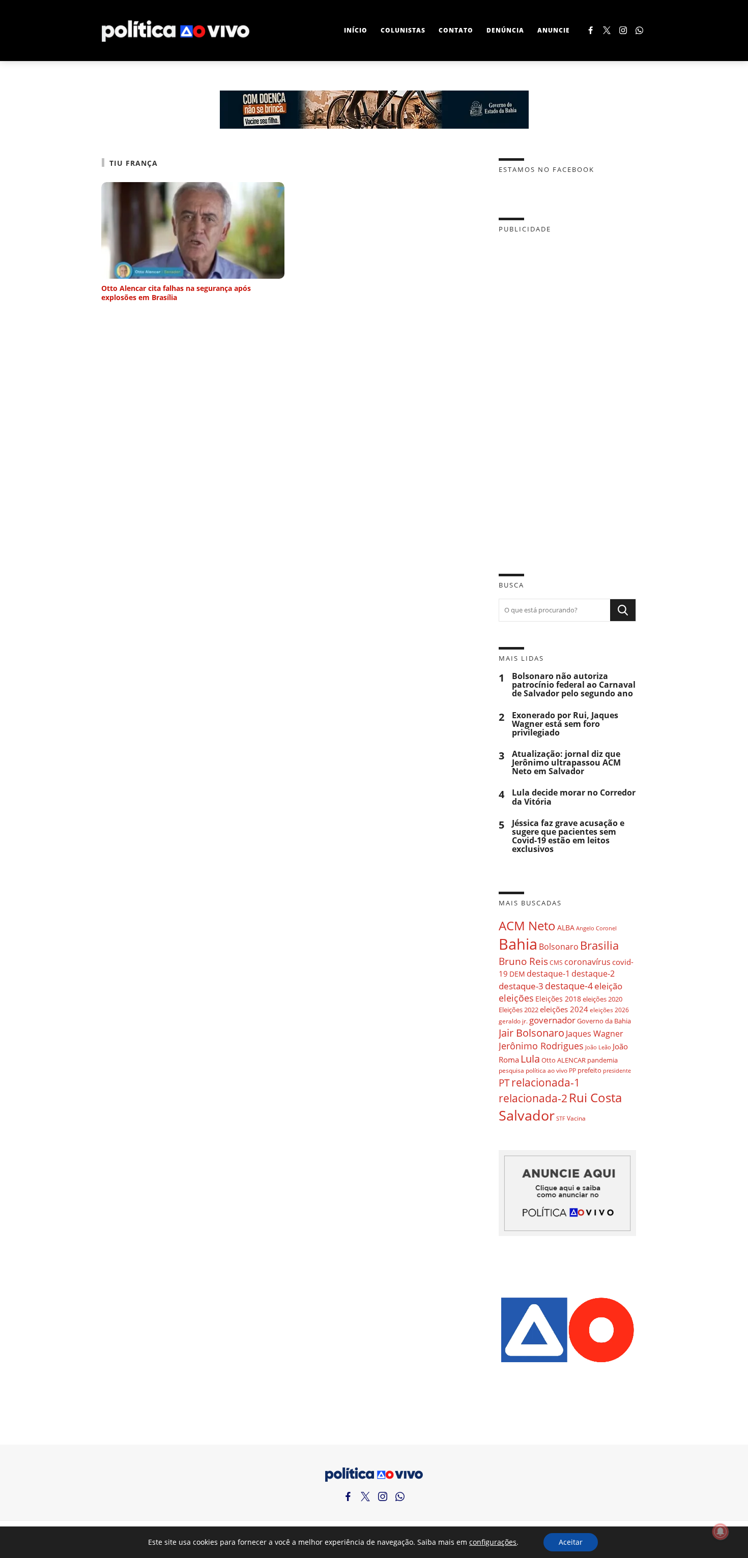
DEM (517, 974)
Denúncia (505, 30)
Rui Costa (595, 1098)
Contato (456, 30)
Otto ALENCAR (563, 1060)
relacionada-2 (533, 1098)
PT (504, 1082)
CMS (556, 962)
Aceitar (571, 1542)
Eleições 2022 (518, 1009)
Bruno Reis (523, 961)
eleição (608, 986)
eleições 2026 (609, 1010)
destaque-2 (593, 973)
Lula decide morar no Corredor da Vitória (574, 797)
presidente (617, 1070)
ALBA (565, 927)
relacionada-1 (545, 1082)
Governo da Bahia (604, 1020)
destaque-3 (521, 986)
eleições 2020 (602, 999)
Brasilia (599, 945)
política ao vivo (546, 1070)
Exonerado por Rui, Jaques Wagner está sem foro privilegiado (565, 724)
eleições (516, 998)
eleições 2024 (564, 1009)
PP (572, 1070)
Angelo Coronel (596, 928)
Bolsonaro (559, 946)
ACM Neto (527, 925)
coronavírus (587, 961)
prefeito (589, 1070)
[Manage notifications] (720, 1531)
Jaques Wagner (594, 1033)
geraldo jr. (513, 1021)
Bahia (518, 944)
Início (355, 30)
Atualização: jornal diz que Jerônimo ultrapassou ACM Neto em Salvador (566, 763)
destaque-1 (548, 973)
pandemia (602, 1060)
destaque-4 (569, 985)
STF (560, 1118)
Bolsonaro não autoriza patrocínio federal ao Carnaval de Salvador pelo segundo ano (574, 685)
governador (552, 1020)
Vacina (576, 1118)
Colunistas (403, 30)
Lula (530, 1059)
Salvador (527, 1115)
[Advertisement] (567, 395)
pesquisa (511, 1070)
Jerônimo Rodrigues (541, 1046)
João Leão (598, 1047)
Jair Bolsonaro (531, 1033)
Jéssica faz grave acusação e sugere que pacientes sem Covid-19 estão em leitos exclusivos (568, 836)
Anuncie (553, 30)
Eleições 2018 (558, 999)
